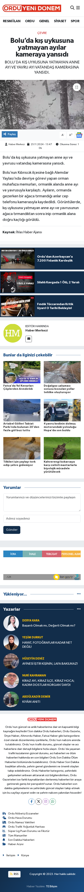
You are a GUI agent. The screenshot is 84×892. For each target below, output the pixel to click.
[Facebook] (31, 801)
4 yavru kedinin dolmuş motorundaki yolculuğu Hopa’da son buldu (60, 427)
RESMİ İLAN (11, 21)
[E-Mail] (28, 339)
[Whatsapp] (52, 801)
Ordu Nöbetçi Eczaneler (23, 813)
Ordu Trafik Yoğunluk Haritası (26, 826)
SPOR (75, 21)
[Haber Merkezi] (12, 333)
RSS (16, 874)
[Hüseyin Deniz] (11, 661)
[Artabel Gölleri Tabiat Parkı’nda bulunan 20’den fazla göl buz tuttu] (21, 410)
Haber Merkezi (17, 144)
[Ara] (72, 8)
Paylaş (12, 134)
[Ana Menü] (78, 8)
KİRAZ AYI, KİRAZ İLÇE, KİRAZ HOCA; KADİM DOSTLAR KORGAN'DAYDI (48, 683)
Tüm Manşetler (17, 835)
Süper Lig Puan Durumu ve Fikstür (29, 831)
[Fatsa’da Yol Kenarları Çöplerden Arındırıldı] (21, 372)
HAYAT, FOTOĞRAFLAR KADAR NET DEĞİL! (47, 645)
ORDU (30, 21)
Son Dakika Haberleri (21, 839)
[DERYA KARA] (11, 623)
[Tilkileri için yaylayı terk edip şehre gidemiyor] (21, 448)
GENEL (44, 21)
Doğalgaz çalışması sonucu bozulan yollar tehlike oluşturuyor (59, 389)
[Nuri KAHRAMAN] (11, 680)
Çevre (42, 33)
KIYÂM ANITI (31, 702)
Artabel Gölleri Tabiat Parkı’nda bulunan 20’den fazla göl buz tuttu (21, 427)
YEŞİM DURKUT (32, 637)
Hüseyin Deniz (33, 658)
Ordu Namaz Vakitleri (21, 822)
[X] (38, 801)
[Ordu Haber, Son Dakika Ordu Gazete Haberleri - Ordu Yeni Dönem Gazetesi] (32, 8)
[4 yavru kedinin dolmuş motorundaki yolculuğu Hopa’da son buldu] (62, 410)
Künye (25, 855)
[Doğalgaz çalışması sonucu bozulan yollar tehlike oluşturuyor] (62, 372)
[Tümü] (79, 594)
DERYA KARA (30, 620)
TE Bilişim (51, 886)
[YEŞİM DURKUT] (11, 642)
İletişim (10, 855)
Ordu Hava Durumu (20, 817)
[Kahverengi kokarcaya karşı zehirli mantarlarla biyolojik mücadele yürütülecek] (62, 448)
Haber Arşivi (15, 844)
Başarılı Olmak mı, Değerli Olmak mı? (48, 625)
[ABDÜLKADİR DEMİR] (11, 699)
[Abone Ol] (79, 135)
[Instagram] (45, 801)
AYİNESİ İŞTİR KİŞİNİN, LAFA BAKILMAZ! (50, 663)
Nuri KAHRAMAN (34, 675)
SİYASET (60, 21)
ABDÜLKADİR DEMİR (36, 696)
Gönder (12, 530)
